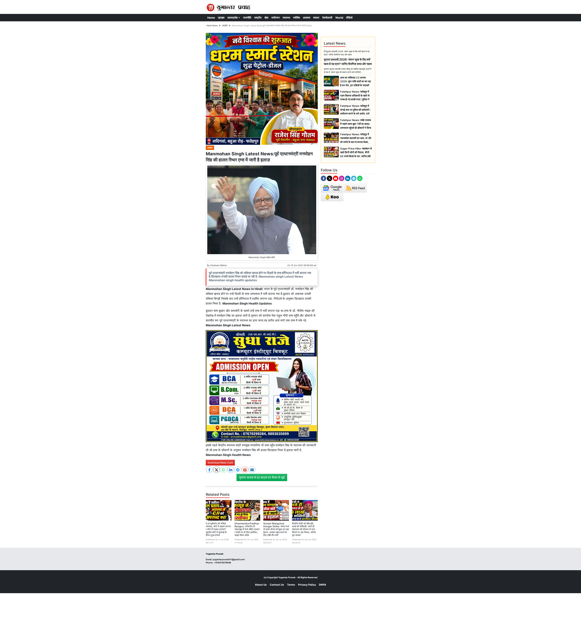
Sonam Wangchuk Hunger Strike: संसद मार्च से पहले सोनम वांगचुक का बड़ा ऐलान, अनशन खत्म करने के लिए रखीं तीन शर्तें (276, 529)
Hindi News (212, 25)
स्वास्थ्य (286, 17)
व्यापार (316, 17)
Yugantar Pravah (286, 577)
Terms (291, 584)
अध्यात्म (306, 17)
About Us (261, 584)
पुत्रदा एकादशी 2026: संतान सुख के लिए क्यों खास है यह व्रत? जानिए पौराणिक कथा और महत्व (348, 62)
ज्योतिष (296, 17)
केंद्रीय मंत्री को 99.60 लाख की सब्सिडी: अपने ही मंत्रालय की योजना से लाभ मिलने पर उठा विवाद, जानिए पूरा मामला (304, 529)
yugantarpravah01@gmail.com (229, 559)
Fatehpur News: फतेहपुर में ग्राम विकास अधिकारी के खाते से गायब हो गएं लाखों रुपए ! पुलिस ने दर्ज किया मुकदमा (354, 95)
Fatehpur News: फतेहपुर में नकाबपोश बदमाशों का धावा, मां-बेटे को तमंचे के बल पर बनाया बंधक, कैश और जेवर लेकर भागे (355, 138)
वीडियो (349, 17)
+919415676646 (222, 562)
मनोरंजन (275, 17)
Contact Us (277, 584)
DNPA (322, 584)
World (339, 17)
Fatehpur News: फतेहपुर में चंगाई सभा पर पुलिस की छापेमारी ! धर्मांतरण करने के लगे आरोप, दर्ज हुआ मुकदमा (355, 109)
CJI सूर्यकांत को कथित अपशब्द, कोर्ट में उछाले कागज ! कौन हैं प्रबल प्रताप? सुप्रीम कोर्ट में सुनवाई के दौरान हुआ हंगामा (218, 529)
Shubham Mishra (218, 265)
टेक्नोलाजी (327, 17)
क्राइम (221, 17)
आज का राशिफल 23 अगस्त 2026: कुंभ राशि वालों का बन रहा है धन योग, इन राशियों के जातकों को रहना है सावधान (355, 81)
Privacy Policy (307, 584)
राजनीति (247, 17)
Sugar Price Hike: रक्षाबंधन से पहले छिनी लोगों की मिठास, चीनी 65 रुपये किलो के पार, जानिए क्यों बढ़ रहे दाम (356, 152)
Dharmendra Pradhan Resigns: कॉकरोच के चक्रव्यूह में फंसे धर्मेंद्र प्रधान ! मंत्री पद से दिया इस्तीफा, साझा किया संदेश (247, 529)
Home (211, 17)
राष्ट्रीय (257, 17)
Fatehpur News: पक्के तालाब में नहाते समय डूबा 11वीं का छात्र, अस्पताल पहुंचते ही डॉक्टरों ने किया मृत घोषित (355, 124)
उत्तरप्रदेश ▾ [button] (233, 17)
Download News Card (220, 462)
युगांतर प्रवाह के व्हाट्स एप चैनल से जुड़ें (262, 477)
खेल (266, 17)
